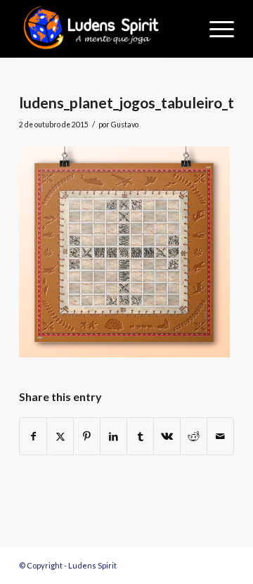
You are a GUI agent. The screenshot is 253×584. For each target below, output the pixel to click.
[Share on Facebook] (33, 436)
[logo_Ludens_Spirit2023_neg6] (105, 29)
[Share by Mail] (220, 436)
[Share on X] (60, 436)
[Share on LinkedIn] (113, 436)
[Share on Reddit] (194, 436)
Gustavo (124, 124)
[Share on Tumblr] (140, 436)
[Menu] (214, 29)
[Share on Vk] (167, 436)
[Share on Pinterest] (87, 436)
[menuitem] (214, 29)
